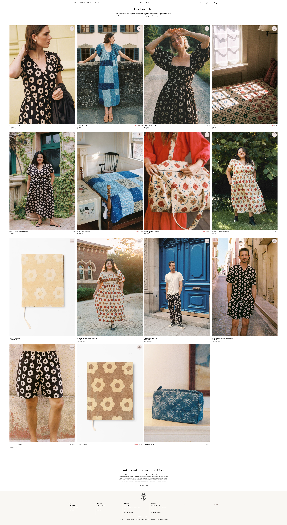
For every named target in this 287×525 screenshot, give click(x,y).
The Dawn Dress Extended (18, 232)
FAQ (124, 510)
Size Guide (126, 505)
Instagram (153, 503)
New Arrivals (73, 505)
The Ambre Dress (82, 126)
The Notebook (14, 339)
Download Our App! (156, 512)
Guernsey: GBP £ (143, 517)
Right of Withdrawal (163, 519)
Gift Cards (126, 503)
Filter (10, 23)
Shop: (71, 503)
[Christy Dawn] (143, 2)
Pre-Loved (153, 510)
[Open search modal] (198, 2)
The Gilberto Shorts (16, 445)
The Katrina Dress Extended (87, 339)
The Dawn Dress (15, 126)
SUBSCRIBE (215, 505)
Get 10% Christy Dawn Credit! (158, 508)
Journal (99, 510)
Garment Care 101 (128, 512)
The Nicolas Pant (150, 339)
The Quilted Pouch (151, 445)
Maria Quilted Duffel (152, 232)
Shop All (72, 510)
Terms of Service (134, 519)
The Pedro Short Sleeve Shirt (222, 339)
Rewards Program (155, 505)
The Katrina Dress (150, 126)
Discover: (99, 503)
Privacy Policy (143, 519)
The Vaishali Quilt (218, 126)
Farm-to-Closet (74, 508)
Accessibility (152, 519)
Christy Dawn (125, 519)
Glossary (99, 508)
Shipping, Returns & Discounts (132, 508)
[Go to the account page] (214, 2)
